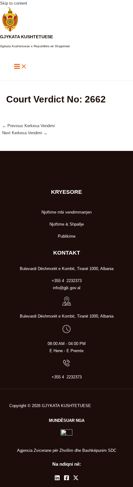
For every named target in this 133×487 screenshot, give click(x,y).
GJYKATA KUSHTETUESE (26, 37)
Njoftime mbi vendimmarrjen (66, 212)
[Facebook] (66, 479)
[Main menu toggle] (20, 66)
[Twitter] (76, 479)
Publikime (66, 236)
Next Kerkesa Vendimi (24, 133)
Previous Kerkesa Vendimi (28, 125)
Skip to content (13, 3)
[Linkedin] (57, 479)
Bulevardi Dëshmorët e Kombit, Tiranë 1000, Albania (67, 316)
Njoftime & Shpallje (66, 224)
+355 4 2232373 (67, 377)
